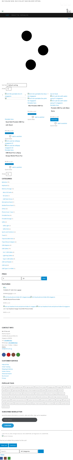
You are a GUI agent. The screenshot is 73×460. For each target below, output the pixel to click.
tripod (29, 403)
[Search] (41, 451)
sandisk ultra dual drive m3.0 (19, 400)
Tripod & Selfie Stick (7, 238)
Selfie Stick (6, 229)
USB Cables (5, 248)
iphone (8, 390)
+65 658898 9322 (12, 343)
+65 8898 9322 (8, 340)
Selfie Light (6, 225)
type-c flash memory (38, 403)
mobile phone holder (16, 393)
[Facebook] (62, 4)
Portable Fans (9, 119)
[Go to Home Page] (2, 15)
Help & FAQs (5, 364)
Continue (13, 445)
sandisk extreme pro (43, 397)
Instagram (13, 355)
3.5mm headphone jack (17, 387)
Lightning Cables (7, 255)
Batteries (4, 182)
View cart (4, 445)
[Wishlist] (62, 9)
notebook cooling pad (51, 393)
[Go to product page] (15, 105)
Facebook (4, 355)
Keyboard (4, 185)
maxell (43, 390)
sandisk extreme (32, 397)
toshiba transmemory (20, 403)
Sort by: (4, 85)
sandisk (13, 397)
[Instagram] (65, 4)
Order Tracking (6, 367)
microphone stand (51, 390)
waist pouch (6, 406)
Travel (3, 235)
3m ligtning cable (29, 387)
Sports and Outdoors (8, 232)
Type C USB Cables (8, 259)
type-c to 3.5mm (49, 403)
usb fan (57, 403)
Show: (4, 88)
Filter (44, 278)
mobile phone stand (29, 393)
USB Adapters (6, 245)
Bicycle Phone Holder (40, 387)
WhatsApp (18, 355)
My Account (5, 376)
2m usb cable (6, 387)
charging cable (51, 387)
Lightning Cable (16, 390)
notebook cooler (40, 393)
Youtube (8, 355)
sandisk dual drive (21, 397)
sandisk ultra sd (45, 400)
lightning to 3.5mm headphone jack (31, 390)
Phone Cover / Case (7, 212)
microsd (60, 390)
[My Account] (62, 6)
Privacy (4, 378)
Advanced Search (7, 373)
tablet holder (10, 403)
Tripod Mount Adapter (8, 242)
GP (64, 387)
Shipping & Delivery (7, 369)
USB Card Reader (6, 262)
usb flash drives (65, 403)
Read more (54, 119)
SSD (4, 403)
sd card (52, 400)
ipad (4, 390)
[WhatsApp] (69, 4)
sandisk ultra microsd (33, 400)
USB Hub (4, 265)
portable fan (6, 397)
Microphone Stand (7, 202)
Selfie (3, 222)
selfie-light (59, 400)
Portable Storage (6, 219)
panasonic (61, 393)
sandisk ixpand (6, 400)
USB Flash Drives (7, 199)
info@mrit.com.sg (7, 349)
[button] (3, 8)
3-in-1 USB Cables (8, 252)
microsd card (6, 393)
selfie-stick (66, 400)
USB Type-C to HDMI (7, 268)
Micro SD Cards (7, 192)
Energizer (59, 387)
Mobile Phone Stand (7, 205)
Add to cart (9, 133)
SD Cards (5, 196)
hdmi (68, 387)
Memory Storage (6, 189)
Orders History (6, 371)
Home (2, 455)
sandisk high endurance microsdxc (58, 397)
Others (4, 209)
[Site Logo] (7, 11)
